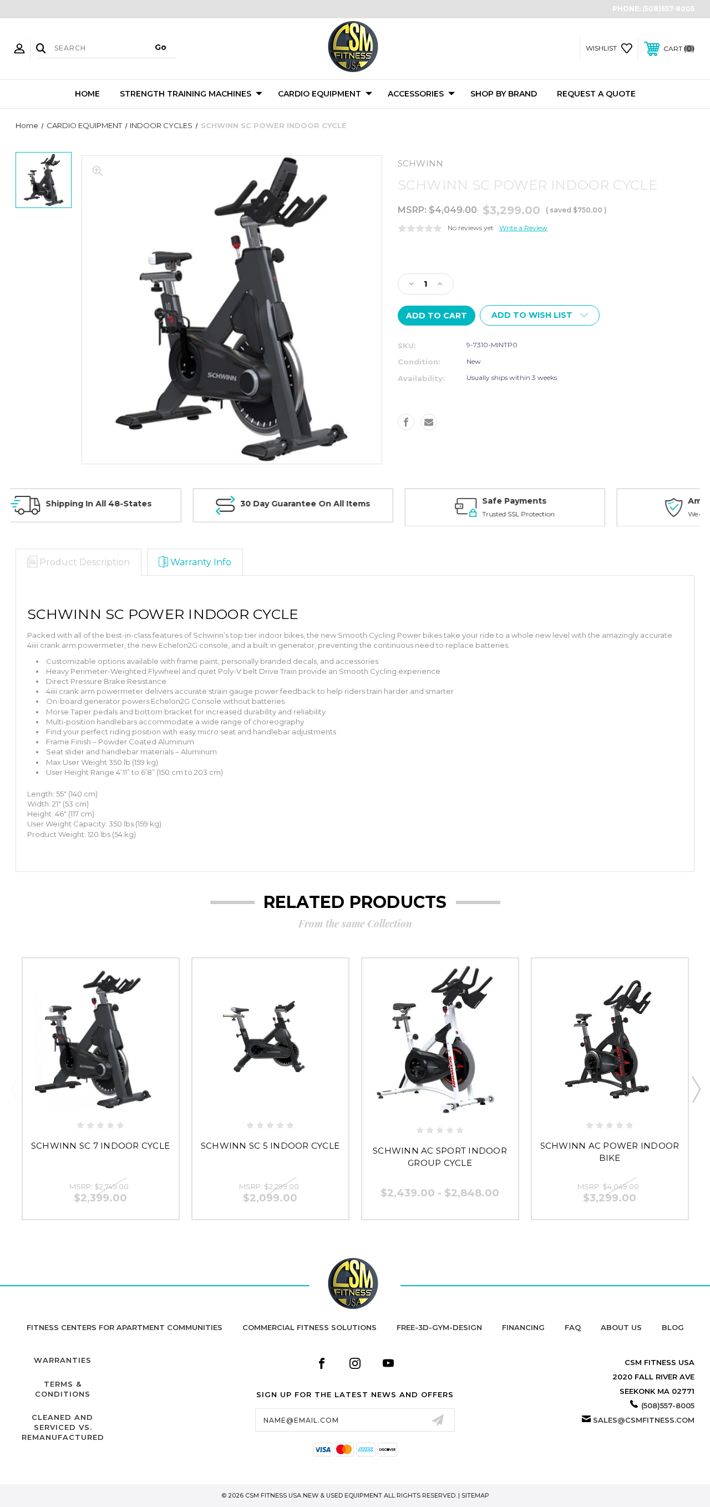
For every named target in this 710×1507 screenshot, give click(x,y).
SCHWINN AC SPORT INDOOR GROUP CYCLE (440, 1157)
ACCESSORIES (416, 94)
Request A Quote (596, 94)
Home (87, 94)
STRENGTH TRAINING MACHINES (185, 94)
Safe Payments (365, 501)
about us (621, 1327)
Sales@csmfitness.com (643, 1419)
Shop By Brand (503, 94)
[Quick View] (77, 1098)
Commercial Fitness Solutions (309, 1327)
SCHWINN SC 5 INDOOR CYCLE (270, 1145)
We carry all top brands (575, 513)
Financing (523, 1327)
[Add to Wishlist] (100, 1098)
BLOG (673, 1327)
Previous (14, 1089)
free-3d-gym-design (439, 1327)
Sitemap (475, 1495)
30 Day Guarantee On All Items (156, 504)
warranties (63, 1360)
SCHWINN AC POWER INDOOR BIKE (609, 1152)
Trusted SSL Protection (369, 513)
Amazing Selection (579, 501)
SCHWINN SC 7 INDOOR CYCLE (100, 1145)
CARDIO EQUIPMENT (319, 94)
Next (695, 1089)
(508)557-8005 (668, 8)
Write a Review (523, 228)
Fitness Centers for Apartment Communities (124, 1327)
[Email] (428, 422)
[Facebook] (406, 422)
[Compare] (124, 1098)
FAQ (573, 1327)
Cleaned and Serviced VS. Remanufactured (63, 1427)
